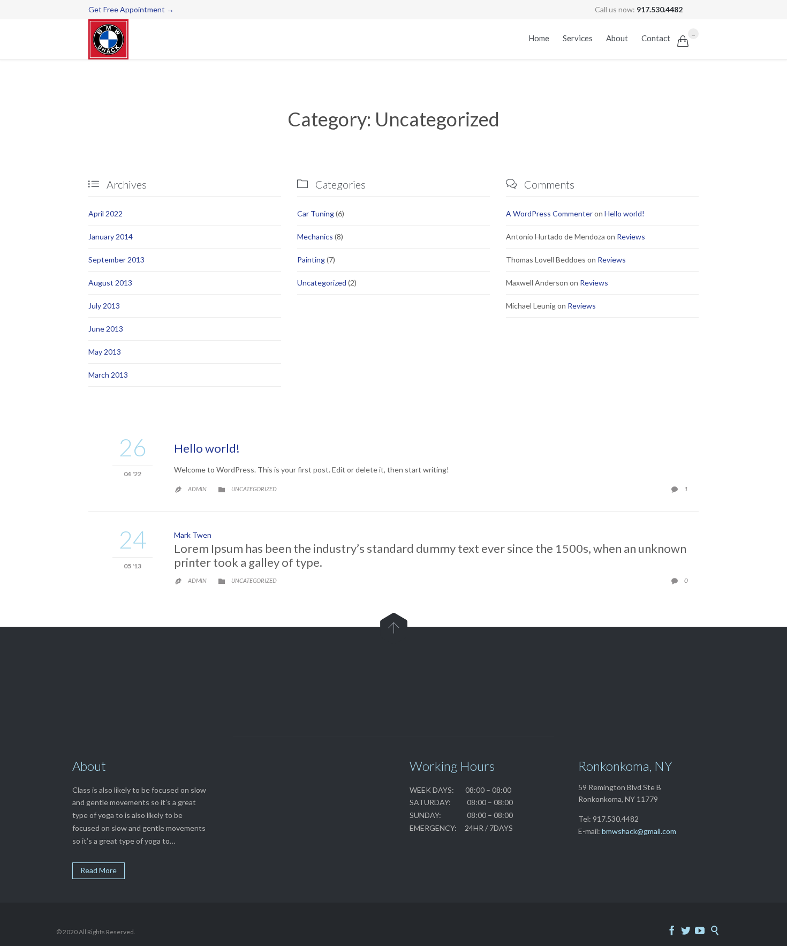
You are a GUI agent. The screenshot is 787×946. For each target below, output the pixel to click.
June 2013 (105, 328)
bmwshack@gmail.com (639, 831)
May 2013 (104, 351)
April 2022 (105, 213)
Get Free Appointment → (131, 9)
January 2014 (110, 236)
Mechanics (315, 236)
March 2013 (108, 374)
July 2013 (104, 305)
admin (197, 488)
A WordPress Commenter (549, 213)
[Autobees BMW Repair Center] (108, 39)
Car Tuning (315, 213)
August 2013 (110, 282)
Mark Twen (192, 534)
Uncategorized (321, 282)
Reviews (631, 236)
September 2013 (116, 259)
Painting (311, 259)
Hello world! (624, 213)
